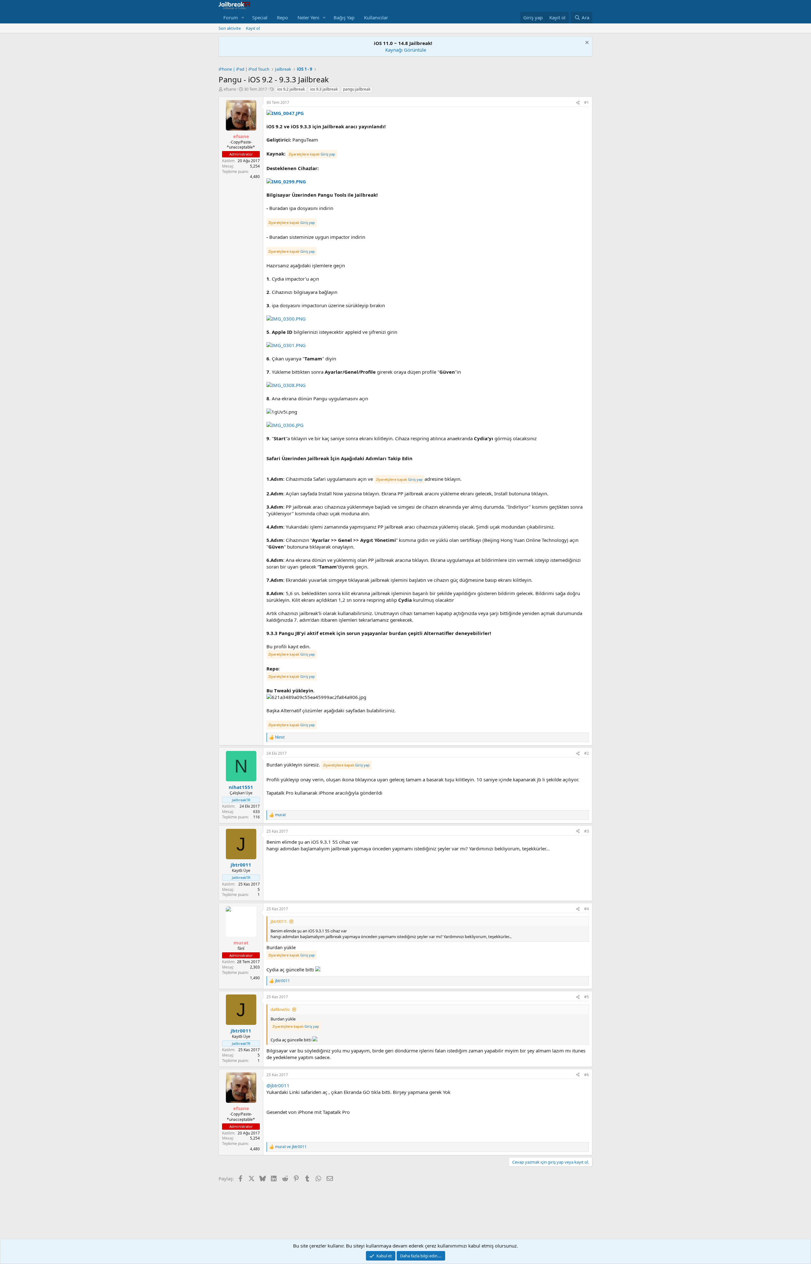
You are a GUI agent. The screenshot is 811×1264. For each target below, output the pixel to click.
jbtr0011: (279, 921)
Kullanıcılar (376, 17)
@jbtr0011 (278, 1085)
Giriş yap (328, 154)
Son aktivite (230, 28)
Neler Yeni (308, 17)
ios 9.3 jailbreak (324, 89)
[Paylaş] (578, 102)
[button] (243, 17)
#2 (586, 753)
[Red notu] (586, 43)
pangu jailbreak (356, 89)
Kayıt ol (253, 28)
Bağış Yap (344, 17)
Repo (282, 17)
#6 (586, 1074)
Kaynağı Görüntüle (405, 50)
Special (259, 17)
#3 (586, 831)
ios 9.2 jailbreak (291, 89)
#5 (586, 997)
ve (291, 1146)
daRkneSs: (280, 1009)
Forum (230, 17)
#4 (586, 908)
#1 (586, 102)
